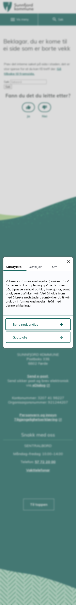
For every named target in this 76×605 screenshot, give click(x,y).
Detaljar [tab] (35, 267)
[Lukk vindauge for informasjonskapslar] (68, 261)
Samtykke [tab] (14, 267)
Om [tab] (55, 267)
